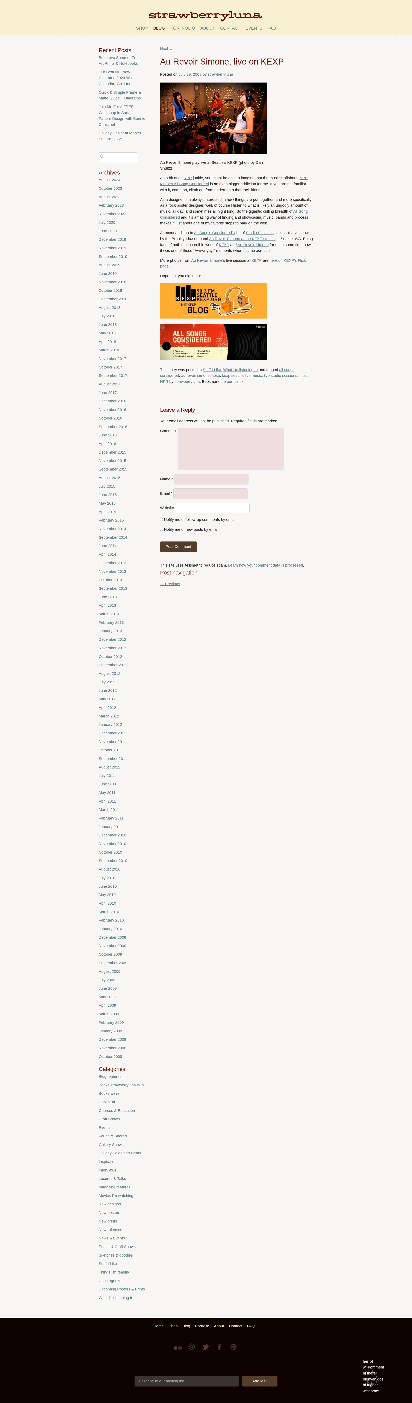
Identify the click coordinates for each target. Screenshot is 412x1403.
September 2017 (113, 375)
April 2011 (107, 801)
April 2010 (107, 903)
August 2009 (109, 971)
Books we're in (111, 1093)
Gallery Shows (111, 1145)
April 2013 (107, 605)
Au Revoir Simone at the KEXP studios (242, 239)
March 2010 (109, 912)
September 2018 (113, 299)
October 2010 (110, 852)
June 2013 (108, 597)
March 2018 (109, 350)
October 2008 (110, 1056)
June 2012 (108, 690)
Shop (142, 28)
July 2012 (107, 682)
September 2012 (113, 665)
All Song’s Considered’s (214, 233)
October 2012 (110, 656)
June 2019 (108, 273)
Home (158, 1326)
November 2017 (112, 358)
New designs (110, 1204)
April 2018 (107, 342)
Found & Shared (113, 1136)
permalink (235, 381)
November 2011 (112, 742)
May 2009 (107, 997)
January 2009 (110, 1031)
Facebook (220, 1350)
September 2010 (113, 861)
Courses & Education (117, 1110)
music (304, 375)
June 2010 (108, 886)
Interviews (107, 1170)
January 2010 (110, 929)
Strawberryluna (206, 18)
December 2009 (112, 937)
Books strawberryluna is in (121, 1085)
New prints (108, 1221)
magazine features (114, 1187)
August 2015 (109, 478)
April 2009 (107, 1005)
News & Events (112, 1238)
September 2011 (113, 758)
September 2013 (113, 588)
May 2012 (107, 699)
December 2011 (112, 733)
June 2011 (108, 784)
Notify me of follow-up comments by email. (200, 519)
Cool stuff (107, 1102)
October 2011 (110, 750)
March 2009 (109, 1014)
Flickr (178, 1350)
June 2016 (108, 435)
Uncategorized (111, 1281)
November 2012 (112, 648)
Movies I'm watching (116, 1196)
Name (166, 479)
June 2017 (108, 393)
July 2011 (107, 775)
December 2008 (112, 1039)
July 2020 (107, 222)
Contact (230, 28)
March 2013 (109, 614)
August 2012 (109, 673)
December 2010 (112, 835)
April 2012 (107, 707)
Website (167, 508)
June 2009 (108, 988)
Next (166, 49)
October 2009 (110, 954)
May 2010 (107, 895)
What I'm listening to (240, 370)
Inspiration (108, 1161)
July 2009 (107, 980)
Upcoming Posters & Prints (122, 1289)
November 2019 (112, 248)
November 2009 (112, 946)
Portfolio (182, 28)
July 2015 (107, 486)
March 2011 (109, 810)
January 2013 (110, 631)
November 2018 (112, 282)
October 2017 (110, 367)
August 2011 (109, 767)
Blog (159, 28)
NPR (188, 178)
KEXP (224, 245)
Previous (170, 584)
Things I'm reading (114, 1272)
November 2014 (112, 529)
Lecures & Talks (112, 1178)
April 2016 (107, 444)
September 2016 (113, 427)
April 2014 (107, 554)
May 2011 (107, 793)
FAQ (271, 28)
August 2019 (109, 265)
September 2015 (113, 469)
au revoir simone (195, 375)
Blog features (110, 1076)
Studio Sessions (260, 233)
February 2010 (111, 920)
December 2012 (112, 639)
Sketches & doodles (116, 1255)
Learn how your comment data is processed (265, 565)
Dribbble (192, 1350)
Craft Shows (109, 1119)
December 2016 (112, 401)
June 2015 (108, 495)
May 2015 (107, 503)
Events (105, 1127)
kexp (216, 375)
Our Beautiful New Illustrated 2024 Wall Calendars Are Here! (116, 78)
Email (166, 493)
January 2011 (110, 827)
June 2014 (108, 546)
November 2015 (112, 461)
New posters (109, 1213)
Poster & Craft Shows (117, 1247)
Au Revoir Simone (253, 245)
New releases (110, 1230)
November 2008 (112, 1048)
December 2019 (112, 239)
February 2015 (111, 520)
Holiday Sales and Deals (120, 1153)
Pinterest (233, 1350)
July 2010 (107, 878)
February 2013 (111, 622)
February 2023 (111, 205)
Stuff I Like (212, 370)
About (207, 28)
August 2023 (109, 197)
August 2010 (109, 869)
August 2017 (109, 384)
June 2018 (108, 324)
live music (253, 375)
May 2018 (107, 333)
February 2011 (111, 818)
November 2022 (112, 214)
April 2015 (107, 512)
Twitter (206, 1350)
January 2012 (110, 724)
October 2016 (110, 418)
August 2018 (109, 307)
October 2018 (110, 290)
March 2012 (109, 716)
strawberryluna (220, 74)
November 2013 (112, 571)
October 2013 (110, 580)
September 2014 (113, 537)
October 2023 (110, 188)
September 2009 (113, 963)
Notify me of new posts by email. (192, 529)
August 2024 (109, 180)
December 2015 (112, 452)
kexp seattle (232, 375)
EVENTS (253, 28)
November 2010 (112, 844)
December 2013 (112, 563)
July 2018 (107, 316)
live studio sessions (280, 375)
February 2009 (111, 1022)
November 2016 (112, 410)
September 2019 (113, 256)
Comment (168, 431)
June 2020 (108, 231)
